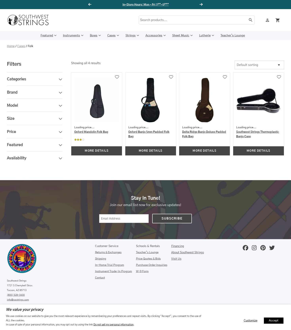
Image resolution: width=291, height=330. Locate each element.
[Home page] (30, 20)
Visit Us (176, 258)
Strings (131, 35)
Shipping (100, 258)
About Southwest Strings (187, 252)
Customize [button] (250, 320)
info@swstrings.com (18, 300)
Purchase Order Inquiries (151, 265)
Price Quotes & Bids (148, 258)
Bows (93, 35)
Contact (100, 277)
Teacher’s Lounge (233, 35)
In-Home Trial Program (109, 265)
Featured (47, 35)
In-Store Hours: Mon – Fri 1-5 (146, 4)
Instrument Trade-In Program (113, 271)
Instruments (71, 35)
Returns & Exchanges (108, 252)
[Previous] (90, 4)
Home (11, 46)
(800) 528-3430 (16, 295)
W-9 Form (142, 271)
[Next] (200, 4)
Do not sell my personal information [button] (113, 324)
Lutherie (205, 35)
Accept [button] (274, 320)
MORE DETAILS (96, 150)
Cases (111, 35)
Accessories (154, 35)
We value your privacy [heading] (24, 310)
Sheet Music (180, 35)
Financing (177, 246)
